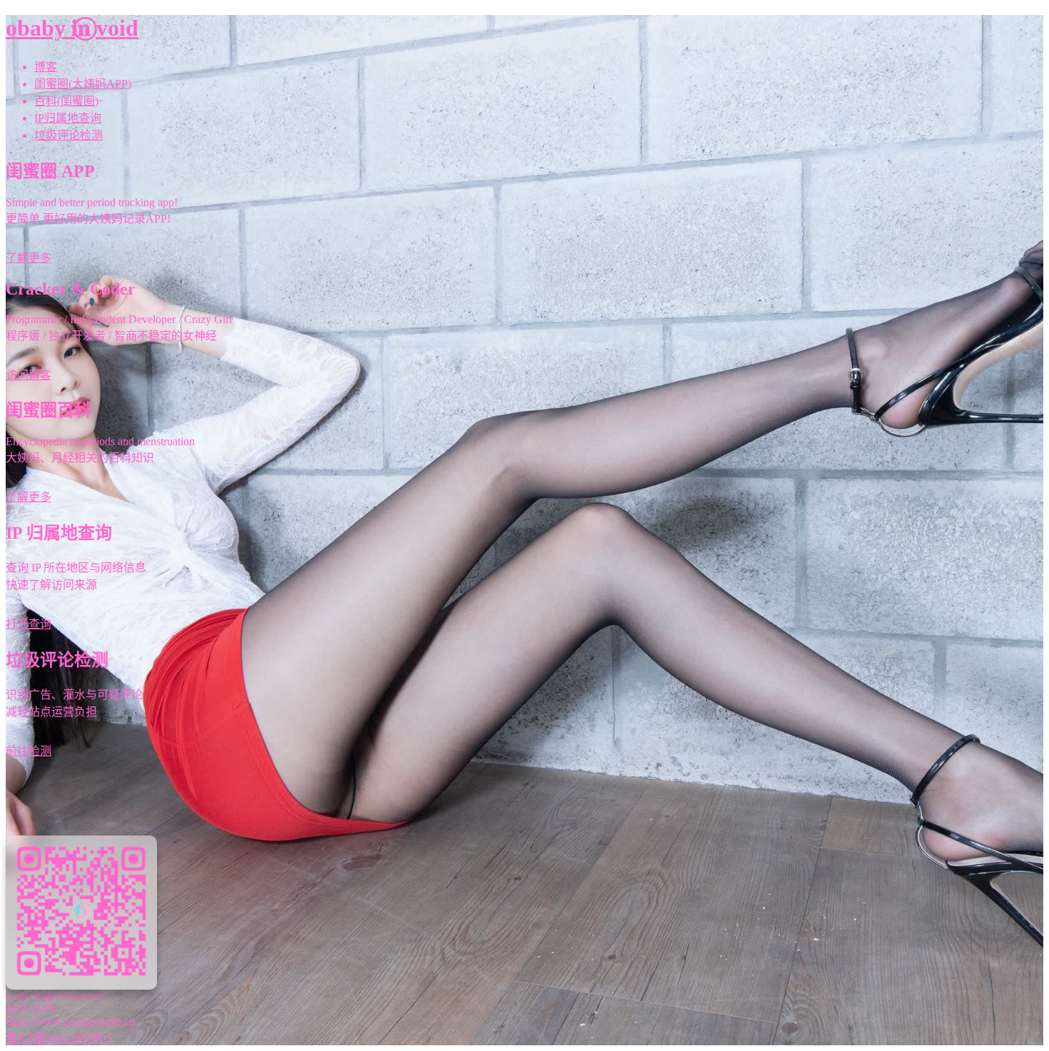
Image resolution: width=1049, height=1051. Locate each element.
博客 (45, 67)
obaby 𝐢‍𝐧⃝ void (72, 28)
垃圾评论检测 (68, 135)
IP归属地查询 (67, 118)
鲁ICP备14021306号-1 (59, 1038)
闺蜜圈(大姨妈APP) (82, 84)
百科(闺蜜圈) (66, 101)
